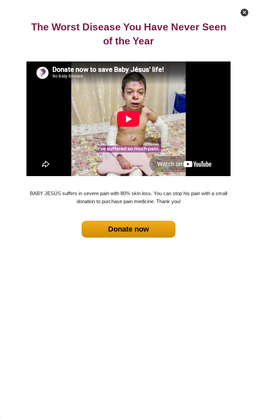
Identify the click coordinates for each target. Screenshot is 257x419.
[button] (244, 12)
